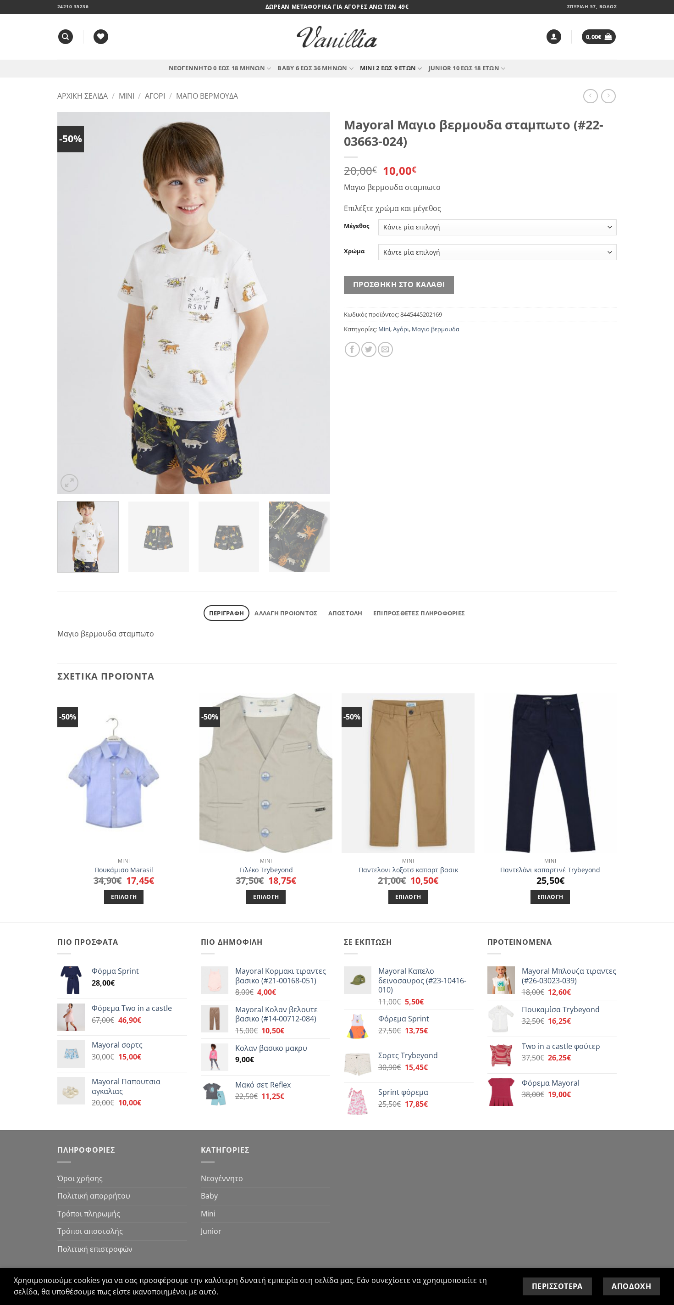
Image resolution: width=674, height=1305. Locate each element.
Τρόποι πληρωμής (88, 1214)
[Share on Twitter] (368, 349)
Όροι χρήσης (80, 1178)
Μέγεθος (356, 226)
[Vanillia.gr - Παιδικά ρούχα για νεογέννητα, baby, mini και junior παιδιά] (337, 37)
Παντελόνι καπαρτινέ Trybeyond (550, 870)
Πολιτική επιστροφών (95, 1249)
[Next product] (590, 96)
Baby (209, 1196)
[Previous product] (608, 96)
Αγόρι (155, 96)
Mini (126, 96)
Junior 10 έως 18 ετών (464, 68)
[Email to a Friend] (385, 349)
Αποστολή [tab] (345, 613)
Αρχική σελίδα (82, 96)
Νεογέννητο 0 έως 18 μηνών (217, 68)
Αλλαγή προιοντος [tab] (285, 613)
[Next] (313, 303)
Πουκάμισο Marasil (123, 870)
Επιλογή (124, 896)
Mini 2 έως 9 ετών (388, 68)
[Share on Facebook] (352, 349)
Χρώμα (354, 251)
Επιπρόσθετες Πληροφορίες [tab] (419, 613)
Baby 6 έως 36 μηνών (312, 68)
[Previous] (74, 303)
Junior (211, 1231)
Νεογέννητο (222, 1178)
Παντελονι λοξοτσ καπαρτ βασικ (408, 870)
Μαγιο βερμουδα (207, 96)
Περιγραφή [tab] (226, 613)
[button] (554, 37)
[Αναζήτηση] (65, 37)
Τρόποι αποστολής (90, 1231)
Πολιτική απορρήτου (93, 1196)
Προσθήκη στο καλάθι (399, 284)
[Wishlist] (101, 37)
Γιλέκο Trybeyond (266, 870)
